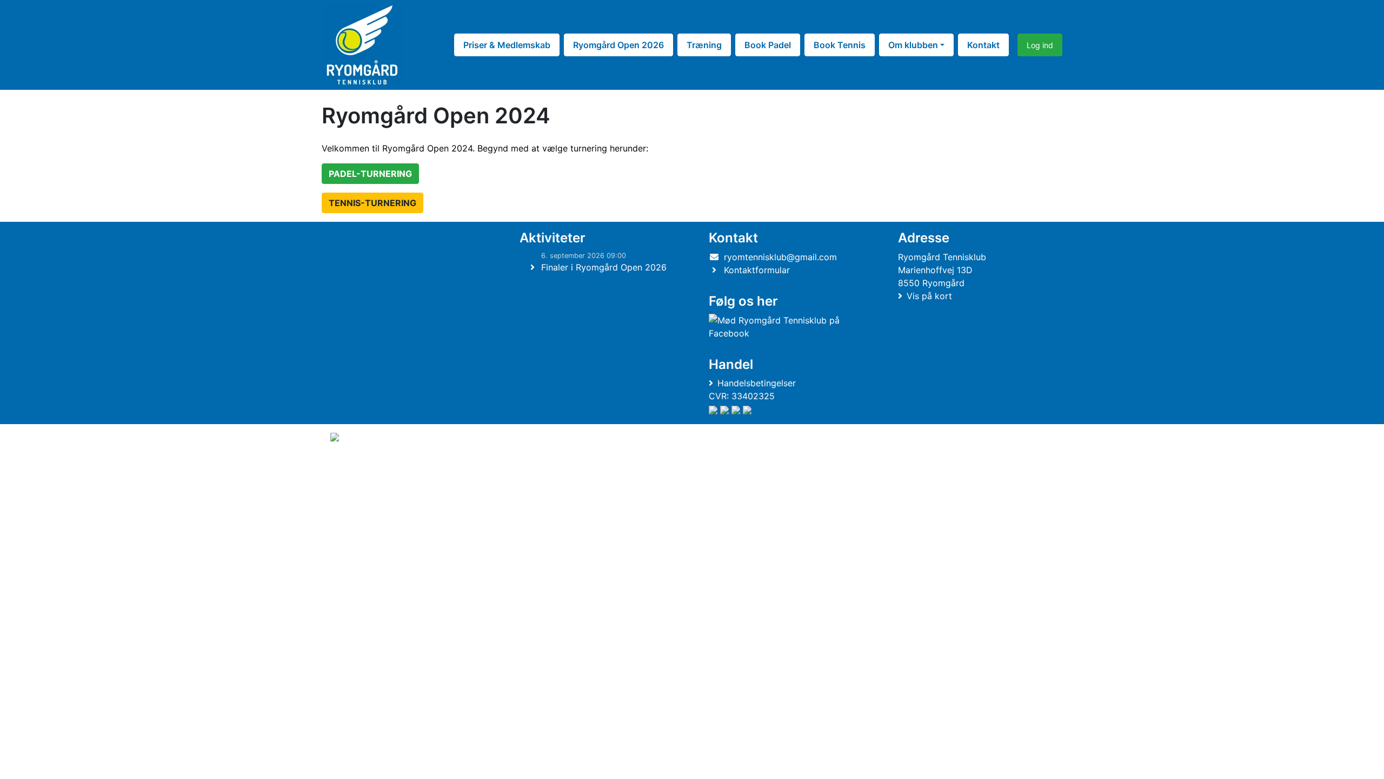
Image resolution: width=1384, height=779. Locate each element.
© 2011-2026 (352, 466)
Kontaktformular (757, 270)
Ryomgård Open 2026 (618, 44)
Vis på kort (929, 296)
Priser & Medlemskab (506, 44)
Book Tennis (840, 44)
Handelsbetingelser (756, 383)
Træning (704, 44)
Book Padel (767, 44)
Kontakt (983, 44)
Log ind (1040, 45)
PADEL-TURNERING (370, 173)
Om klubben (913, 44)
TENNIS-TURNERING (372, 202)
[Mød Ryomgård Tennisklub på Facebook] (784, 327)
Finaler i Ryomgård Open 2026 (604, 267)
